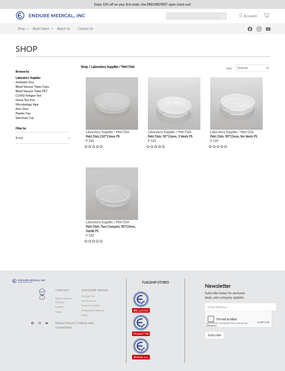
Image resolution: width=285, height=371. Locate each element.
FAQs (84, 315)
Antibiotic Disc (25, 82)
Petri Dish (22, 109)
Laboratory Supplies (28, 77)
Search (223, 16)
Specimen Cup (25, 118)
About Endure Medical (63, 300)
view (89, 79)
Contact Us (85, 28)
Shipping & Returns (92, 310)
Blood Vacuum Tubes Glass (32, 86)
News (58, 311)
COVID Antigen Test (29, 95)
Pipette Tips (23, 113)
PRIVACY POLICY (65, 323)
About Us (63, 28)
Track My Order (90, 305)
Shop (21, 28)
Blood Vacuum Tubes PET (32, 91)
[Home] (52, 15)
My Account (88, 300)
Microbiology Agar (27, 104)
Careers (59, 306)
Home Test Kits (25, 100)
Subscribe (214, 335)
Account (250, 16)
